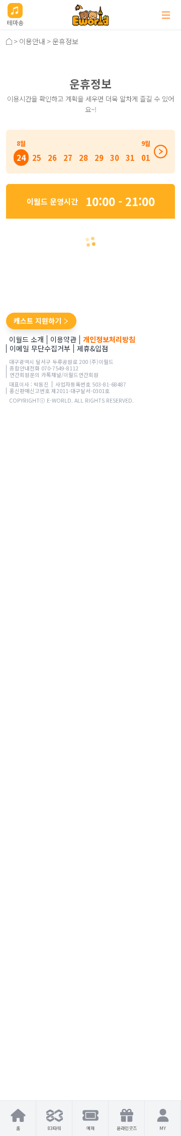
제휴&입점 (92, 348)
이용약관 (63, 339)
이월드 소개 (26, 339)
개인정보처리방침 (109, 339)
